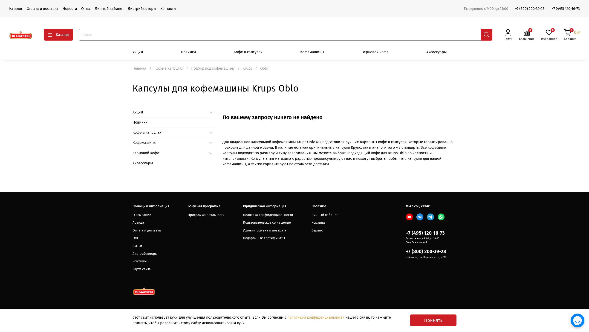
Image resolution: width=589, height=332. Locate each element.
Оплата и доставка (42, 8)
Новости (70, 8)
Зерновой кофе (375, 52)
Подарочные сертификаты (264, 238)
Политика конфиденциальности (268, 215)
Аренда (138, 223)
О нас (86, 8)
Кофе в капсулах (248, 52)
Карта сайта (142, 269)
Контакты (168, 8)
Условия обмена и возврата (264, 230)
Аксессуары (436, 52)
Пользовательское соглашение (267, 223)
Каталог (16, 8)
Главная (139, 68)
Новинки (188, 52)
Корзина (318, 223)
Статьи (137, 246)
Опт (135, 238)
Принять (433, 320)
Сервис (317, 230)
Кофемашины (312, 52)
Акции (138, 52)
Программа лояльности (206, 215)
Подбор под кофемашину (212, 68)
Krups (247, 68)
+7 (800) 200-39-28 (530, 8)
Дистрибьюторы (142, 8)
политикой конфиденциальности (316, 317)
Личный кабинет (109, 8)
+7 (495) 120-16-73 (566, 8)
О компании (142, 215)
